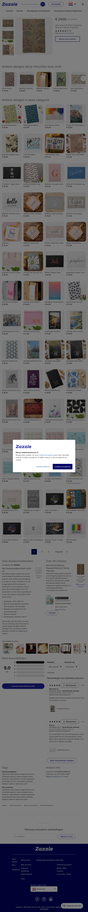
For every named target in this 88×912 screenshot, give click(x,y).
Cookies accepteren (63, 466)
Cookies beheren (43, 466)
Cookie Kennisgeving (46, 455)
